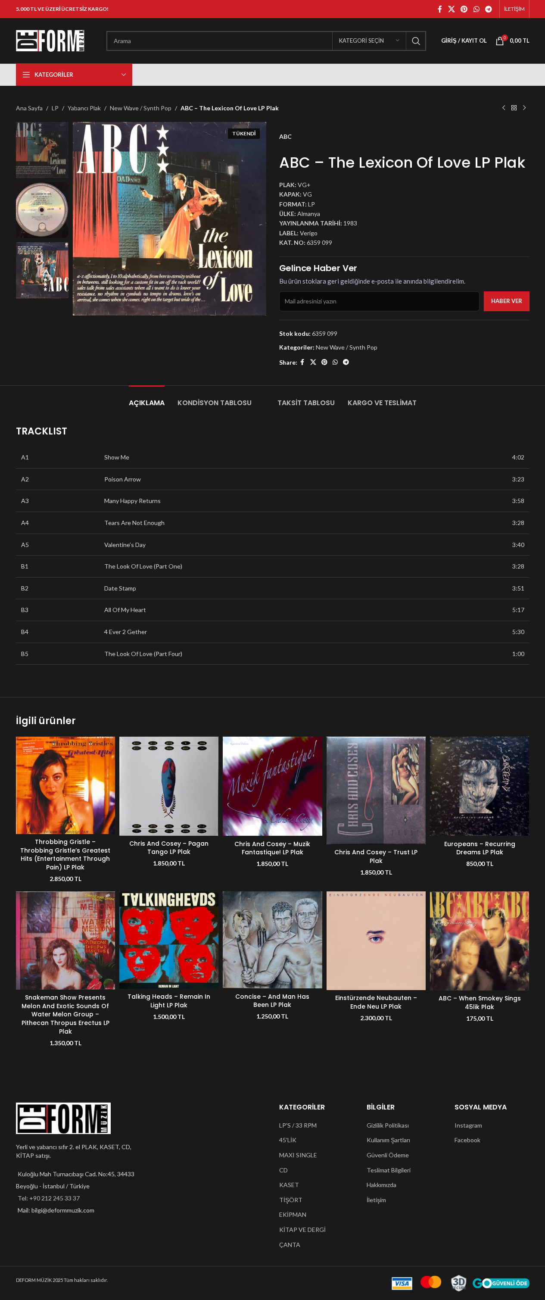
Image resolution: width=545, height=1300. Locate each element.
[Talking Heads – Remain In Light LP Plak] (168, 940)
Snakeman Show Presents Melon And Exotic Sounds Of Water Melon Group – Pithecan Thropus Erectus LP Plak (65, 1014)
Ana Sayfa (29, 108)
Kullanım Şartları (388, 1140)
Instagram (468, 1125)
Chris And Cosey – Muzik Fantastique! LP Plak (272, 848)
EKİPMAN (292, 1214)
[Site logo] (50, 40)
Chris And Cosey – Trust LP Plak (375, 856)
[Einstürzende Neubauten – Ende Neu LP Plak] (376, 940)
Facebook (467, 1140)
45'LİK (287, 1140)
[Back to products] (514, 108)
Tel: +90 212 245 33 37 (49, 1198)
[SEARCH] (416, 41)
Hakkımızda (381, 1184)
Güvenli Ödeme (388, 1155)
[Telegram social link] (488, 9)
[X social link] (451, 9)
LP (55, 108)
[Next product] (524, 108)
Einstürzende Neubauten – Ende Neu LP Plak (376, 1002)
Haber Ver (506, 300)
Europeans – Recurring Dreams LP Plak (479, 848)
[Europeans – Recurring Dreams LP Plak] (479, 786)
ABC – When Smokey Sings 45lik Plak (480, 1002)
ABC (285, 136)
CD (283, 1170)
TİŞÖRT (290, 1199)
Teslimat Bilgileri (389, 1170)
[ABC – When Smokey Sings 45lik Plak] (479, 941)
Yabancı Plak (84, 108)
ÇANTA (289, 1244)
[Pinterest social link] (464, 9)
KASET (289, 1184)
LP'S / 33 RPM (298, 1125)
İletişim (376, 1199)
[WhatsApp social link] (476, 9)
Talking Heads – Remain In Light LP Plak (169, 1000)
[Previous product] (503, 108)
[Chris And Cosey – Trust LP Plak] (376, 790)
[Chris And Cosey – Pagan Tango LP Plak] (168, 786)
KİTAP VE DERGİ (302, 1229)
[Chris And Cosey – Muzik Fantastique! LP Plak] (272, 786)
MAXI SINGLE (298, 1155)
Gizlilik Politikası (388, 1125)
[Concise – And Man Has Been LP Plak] (272, 940)
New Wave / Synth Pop (140, 108)
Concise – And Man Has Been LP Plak (272, 1000)
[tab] (147, 398)
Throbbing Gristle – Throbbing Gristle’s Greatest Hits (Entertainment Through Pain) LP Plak (65, 855)
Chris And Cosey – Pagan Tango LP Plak (169, 847)
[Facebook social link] (440, 9)
